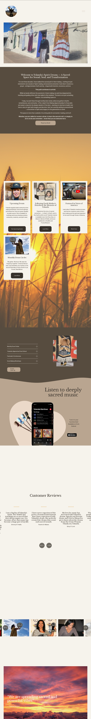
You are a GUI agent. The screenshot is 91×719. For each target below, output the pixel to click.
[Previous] (42, 545)
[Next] (49, 545)
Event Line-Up (12, 369)
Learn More (45, 229)
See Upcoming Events (17, 229)
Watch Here (74, 229)
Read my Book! (45, 123)
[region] (45, 521)
